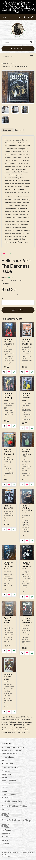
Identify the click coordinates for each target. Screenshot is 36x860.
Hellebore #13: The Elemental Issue (26, 565)
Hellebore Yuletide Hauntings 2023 (26, 452)
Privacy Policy (7, 784)
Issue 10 (20, 717)
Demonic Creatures (25, 722)
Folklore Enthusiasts (19, 730)
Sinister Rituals (7, 725)
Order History (7, 837)
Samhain (27, 719)
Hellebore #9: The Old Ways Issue (26, 396)
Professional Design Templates (13, 747)
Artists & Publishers (9, 795)
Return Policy (6, 774)
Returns (4, 777)
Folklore (9, 719)
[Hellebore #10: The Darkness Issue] (18, 87)
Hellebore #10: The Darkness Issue (15, 66)
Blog (3, 760)
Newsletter (5, 843)
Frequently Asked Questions (12, 750)
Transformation (7, 727)
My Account (6, 834)
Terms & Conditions (9, 781)
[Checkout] (32, 17)
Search (12, 63)
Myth (14, 719)
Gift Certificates (7, 763)
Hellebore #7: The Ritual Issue (27, 341)
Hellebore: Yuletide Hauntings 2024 (8, 565)
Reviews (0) (19, 130)
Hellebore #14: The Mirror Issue (27, 620)
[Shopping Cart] (28, 17)
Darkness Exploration (9, 722)
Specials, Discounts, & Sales (12, 801)
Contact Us (6, 771)
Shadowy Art (6, 730)
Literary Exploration (23, 732)
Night (15, 725)
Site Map (5, 787)
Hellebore (9, 277)
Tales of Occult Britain (7, 620)
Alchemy (17, 727)
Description (7, 130)
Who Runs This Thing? (9, 754)
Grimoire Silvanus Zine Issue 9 (9, 451)
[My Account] (20, 17)
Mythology (24, 727)
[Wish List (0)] (24, 17)
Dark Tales (11, 732)
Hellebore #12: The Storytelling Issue (27, 509)
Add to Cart (18, 310)
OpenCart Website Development (12, 857)
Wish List (5, 840)
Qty (3, 298)
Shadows (20, 719)
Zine (7, 717)
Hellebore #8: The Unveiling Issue (8, 396)
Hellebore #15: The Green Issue (8, 677)
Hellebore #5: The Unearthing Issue (9, 342)
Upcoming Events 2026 (10, 757)
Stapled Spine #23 (8, 507)
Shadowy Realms (23, 725)
